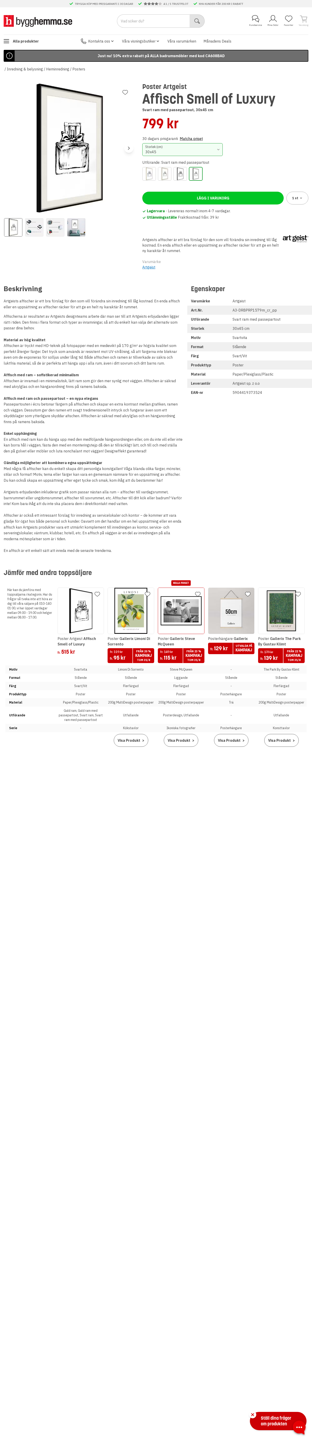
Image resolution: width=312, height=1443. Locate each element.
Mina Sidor (272, 25)
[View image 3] (55, 227)
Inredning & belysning (25, 69)
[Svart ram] (180, 174)
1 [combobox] (295, 198)
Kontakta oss (99, 41)
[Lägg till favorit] (125, 92)
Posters (78, 69)
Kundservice (255, 25)
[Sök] (197, 21)
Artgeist (148, 267)
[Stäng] (252, 1414)
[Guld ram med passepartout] (165, 174)
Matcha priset (191, 138)
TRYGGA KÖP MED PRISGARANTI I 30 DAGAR (104, 3)
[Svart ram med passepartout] (196, 174)
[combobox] (182, 149)
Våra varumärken (181, 41)
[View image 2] (34, 227)
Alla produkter (26, 41)
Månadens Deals (217, 41)
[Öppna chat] (299, 1428)
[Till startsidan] (38, 21)
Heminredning (57, 69)
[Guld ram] (149, 174)
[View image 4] (76, 227)
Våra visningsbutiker (139, 41)
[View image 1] (13, 227)
